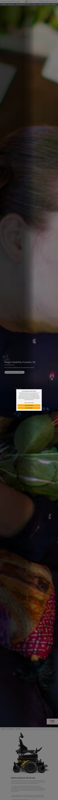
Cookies (30, 392)
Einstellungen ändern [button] (29, 402)
